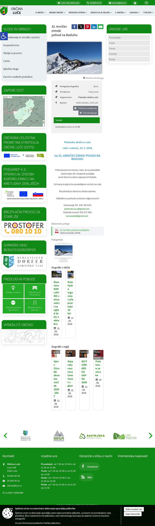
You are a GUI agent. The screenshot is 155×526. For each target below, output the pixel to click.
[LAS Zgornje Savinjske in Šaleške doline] (125, 436)
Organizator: (66, 97)
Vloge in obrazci (17, 29)
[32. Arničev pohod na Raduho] (63, 252)
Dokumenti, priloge (60, 223)
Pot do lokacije (90, 113)
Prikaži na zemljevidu (87, 108)
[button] (146, 3)
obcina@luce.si (119, 3)
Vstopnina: (65, 92)
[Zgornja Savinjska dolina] (92, 436)
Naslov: (63, 102)
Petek (112, 59)
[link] (74, 26)
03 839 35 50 (95, 3)
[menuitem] (40, 12)
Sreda (112, 48)
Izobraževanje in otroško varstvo (21, 37)
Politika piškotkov (51, 523)
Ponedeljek (114, 37)
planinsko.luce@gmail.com (76, 208)
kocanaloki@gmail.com (77, 216)
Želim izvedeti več (133, 509)
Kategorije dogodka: (69, 86)
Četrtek (113, 54)
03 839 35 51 (13, 481)
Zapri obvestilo (132, 513)
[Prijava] (135, 3)
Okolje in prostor (12, 53)
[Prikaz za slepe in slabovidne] (4, 36)
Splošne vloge (11, 69)
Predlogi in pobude (19, 279)
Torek (112, 43)
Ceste (6, 61)
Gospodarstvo (11, 45)
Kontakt (8, 456)
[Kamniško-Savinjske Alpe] (59, 436)
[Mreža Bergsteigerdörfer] (26, 436)
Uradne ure (49, 456)
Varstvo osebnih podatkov (18, 76)
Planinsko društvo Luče (88, 97)
